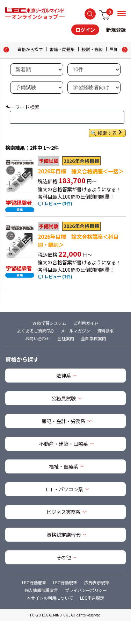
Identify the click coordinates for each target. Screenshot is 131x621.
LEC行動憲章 (34, 582)
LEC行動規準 (65, 582)
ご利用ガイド (86, 323)
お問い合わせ (37, 338)
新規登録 (116, 29)
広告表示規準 (96, 582)
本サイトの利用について (50, 598)
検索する (90, 14)
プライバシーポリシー (86, 590)
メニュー (121, 13)
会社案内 (65, 338)
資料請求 (105, 331)
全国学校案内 (93, 338)
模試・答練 (92, 49)
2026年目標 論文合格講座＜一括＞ (81, 171)
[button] (125, 49)
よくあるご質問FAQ (35, 331)
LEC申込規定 (92, 598)
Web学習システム (49, 323)
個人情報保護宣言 (41, 590)
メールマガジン (75, 331)
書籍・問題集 (62, 49)
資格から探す (30, 49)
